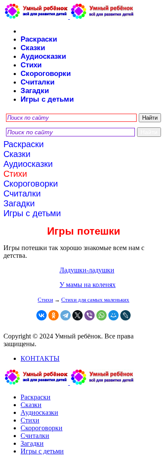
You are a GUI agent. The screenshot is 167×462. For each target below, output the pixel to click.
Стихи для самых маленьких (95, 299)
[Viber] (89, 315)
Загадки (35, 91)
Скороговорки (46, 73)
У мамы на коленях (88, 284)
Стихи (31, 65)
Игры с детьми (47, 99)
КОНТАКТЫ (40, 358)
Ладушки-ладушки (87, 270)
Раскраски (39, 39)
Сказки (33, 48)
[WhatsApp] (101, 315)
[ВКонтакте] (41, 315)
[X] (77, 315)
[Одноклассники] (53, 315)
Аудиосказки (43, 56)
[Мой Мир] (113, 315)
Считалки (37, 82)
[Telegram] (65, 315)
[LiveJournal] (125, 315)
